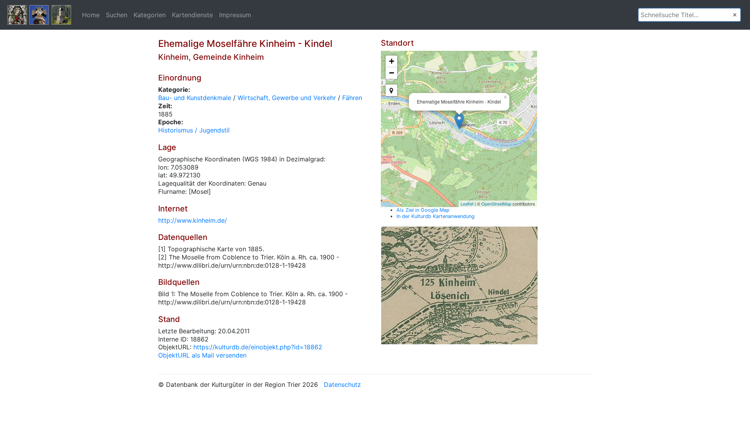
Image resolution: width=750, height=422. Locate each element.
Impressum (235, 15)
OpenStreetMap (496, 203)
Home (91, 15)
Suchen (116, 15)
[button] (735, 15)
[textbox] (689, 15)
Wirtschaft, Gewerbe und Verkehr (287, 98)
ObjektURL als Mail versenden (202, 355)
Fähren (352, 98)
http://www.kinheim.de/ (192, 220)
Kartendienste (192, 15)
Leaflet (467, 203)
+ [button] (391, 61)
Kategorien (150, 15)
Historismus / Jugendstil (194, 130)
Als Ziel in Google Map (423, 210)
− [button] (391, 73)
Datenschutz (342, 384)
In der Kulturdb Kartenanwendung (435, 216)
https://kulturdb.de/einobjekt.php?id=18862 (257, 347)
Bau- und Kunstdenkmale (194, 98)
